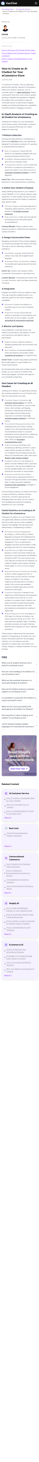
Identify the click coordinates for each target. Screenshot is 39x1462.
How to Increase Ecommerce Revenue (18, 963)
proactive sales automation (15, 485)
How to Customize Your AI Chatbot (18, 806)
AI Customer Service (23, 9)
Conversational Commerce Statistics (18, 881)
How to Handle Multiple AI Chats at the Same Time (20, 812)
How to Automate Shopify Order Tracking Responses (20, 916)
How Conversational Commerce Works (19, 887)
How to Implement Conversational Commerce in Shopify (18, 873)
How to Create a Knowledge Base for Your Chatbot (20, 799)
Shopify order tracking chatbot (16, 458)
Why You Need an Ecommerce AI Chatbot (20, 970)
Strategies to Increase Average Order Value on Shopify (19, 957)
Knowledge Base (8, 9)
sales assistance (23, 92)
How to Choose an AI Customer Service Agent (18, 50)
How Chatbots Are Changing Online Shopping (18, 865)
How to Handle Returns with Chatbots (18, 928)
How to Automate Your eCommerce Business (16, 950)
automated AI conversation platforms (19, 320)
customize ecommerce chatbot (16, 172)
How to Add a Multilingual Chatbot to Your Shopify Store (19, 909)
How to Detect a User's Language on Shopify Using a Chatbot (20, 922)
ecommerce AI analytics (14, 355)
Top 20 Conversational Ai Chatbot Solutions (16, 834)
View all (7, 818)
